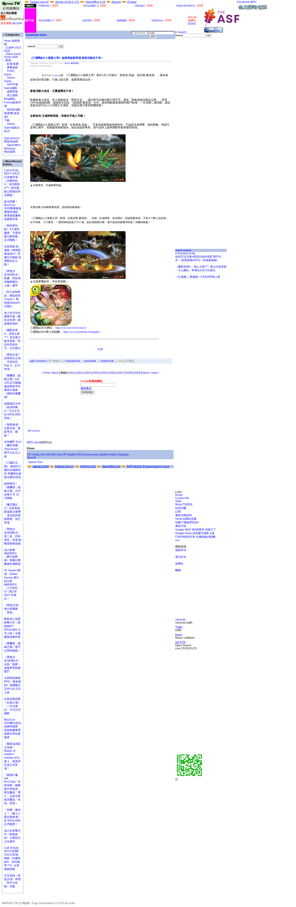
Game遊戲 (10, 88)
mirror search (183, 250)
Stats (178, 501)
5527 (121, 372)
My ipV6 (17, 23)
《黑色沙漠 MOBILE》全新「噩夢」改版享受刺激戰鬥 (12, 664)
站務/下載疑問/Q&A (187, 522)
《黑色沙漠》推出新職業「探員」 (12, 609)
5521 (72, 372)
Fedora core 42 (39, 2)
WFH (253, 2)
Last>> (155, 372)
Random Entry (186, 253)
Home (179, 495)
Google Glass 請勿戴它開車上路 (194, 533)
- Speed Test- (35, 462)
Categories (12, 34)
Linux (166, 466)
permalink (90, 361)
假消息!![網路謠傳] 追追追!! (12, 113)
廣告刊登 (180, 526)
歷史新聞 (9, 151)
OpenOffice (12, 145)
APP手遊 (11, 84)
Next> (147, 372)
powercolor (91, 454)
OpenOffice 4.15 (95, 2)
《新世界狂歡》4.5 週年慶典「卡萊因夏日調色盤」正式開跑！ (12, 232)
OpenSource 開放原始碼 (12, 138)
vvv (177, 540)
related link (107, 361)
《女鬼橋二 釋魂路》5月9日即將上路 (197, 276)
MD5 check (34, 442)
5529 (137, 372)
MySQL (137, 466)
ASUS (80, 454)
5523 (88, 372)
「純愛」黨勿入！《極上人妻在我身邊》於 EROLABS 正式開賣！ (12, 817)
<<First (46, 372)
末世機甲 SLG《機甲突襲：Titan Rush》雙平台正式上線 (12, 449)
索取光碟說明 (183, 515)
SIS (48, 454)
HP (64, 454)
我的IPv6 (180, 550)
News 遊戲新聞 (72, 63)
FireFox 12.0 (88, 466)
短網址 (179, 563)
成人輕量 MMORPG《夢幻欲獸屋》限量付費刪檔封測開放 (12, 557)
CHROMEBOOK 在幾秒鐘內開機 (195, 536)
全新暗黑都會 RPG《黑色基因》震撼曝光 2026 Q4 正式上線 (12, 685)
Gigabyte (123, 454)
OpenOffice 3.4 (111, 466)
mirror (57, 75)
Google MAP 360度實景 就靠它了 (195, 529)
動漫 (8, 60)
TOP (100, 349)
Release (34, 431)
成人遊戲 (11, 95)
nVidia (36, 454)
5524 (96, 372)
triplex (113, 454)
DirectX (31, 457)
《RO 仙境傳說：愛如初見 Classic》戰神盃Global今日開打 (12, 299)
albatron (104, 454)
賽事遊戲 (11, 67)
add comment (38, 361)
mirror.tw (180, 619)
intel (42, 454)
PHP (130, 466)
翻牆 (178, 570)
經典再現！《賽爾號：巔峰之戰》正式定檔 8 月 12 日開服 (12, 491)
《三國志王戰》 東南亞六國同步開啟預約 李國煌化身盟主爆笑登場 (12, 470)
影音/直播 (11, 63)
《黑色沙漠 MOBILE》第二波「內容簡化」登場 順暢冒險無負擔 (12, 536)
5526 (113, 372)
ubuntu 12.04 (41, 466)
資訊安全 (180, 556)
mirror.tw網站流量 (185, 518)
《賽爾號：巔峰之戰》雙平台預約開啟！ (12, 647)
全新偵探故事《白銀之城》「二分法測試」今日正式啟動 (12, 706)
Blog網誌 (9, 98)
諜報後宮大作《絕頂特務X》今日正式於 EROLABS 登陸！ (12, 410)
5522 (80, 372)
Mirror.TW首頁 (184, 504)
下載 (7, 120)
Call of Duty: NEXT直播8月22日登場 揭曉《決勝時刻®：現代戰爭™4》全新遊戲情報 (12, 858)
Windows (9, 148)
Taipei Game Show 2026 (12, 55)
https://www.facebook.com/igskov (81, 331)
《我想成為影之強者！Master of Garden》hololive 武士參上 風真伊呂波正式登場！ (12, 756)
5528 (129, 372)
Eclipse (132, 2)
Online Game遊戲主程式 (12, 128)
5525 (105, 372)
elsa (59, 454)
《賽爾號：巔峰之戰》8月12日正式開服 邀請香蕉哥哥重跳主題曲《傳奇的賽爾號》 (12, 386)
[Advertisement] (186, 94)
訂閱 (178, 511)
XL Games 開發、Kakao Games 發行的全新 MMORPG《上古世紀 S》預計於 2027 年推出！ (12, 584)
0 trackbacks (72, 361)
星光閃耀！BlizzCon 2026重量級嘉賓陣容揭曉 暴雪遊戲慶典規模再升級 (12, 210)
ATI (29, 454)
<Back (55, 372)
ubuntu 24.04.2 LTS (67, 2)
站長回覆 (180, 508)
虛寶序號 (11, 91)
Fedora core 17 (64, 466)
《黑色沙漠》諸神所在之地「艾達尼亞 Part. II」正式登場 (12, 361)
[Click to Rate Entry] (118, 361)
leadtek (71, 454)
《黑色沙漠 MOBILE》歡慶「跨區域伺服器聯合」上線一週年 (12, 278)
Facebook (243, 2)
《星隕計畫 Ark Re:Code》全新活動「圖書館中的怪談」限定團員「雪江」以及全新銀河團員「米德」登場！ (12, 789)
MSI (53, 454)
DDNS (192, 23)
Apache (116, 2)
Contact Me (182, 498)
